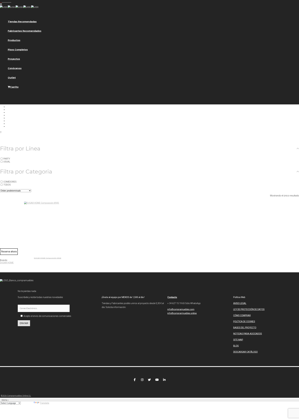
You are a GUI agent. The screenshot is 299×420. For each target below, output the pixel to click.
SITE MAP (238, 339)
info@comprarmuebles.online (182, 313)
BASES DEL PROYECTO (244, 327)
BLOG (236, 346)
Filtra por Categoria (26, 172)
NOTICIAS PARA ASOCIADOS (247, 333)
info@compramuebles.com (180, 309)
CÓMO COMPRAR (242, 315)
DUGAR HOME (7, 262)
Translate (44, 403)
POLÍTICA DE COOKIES (244, 321)
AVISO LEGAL (239, 303)
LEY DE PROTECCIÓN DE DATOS (249, 309)
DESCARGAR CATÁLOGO (245, 352)
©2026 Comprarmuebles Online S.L (16, 396)
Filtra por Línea (20, 148)
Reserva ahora (9, 251)
